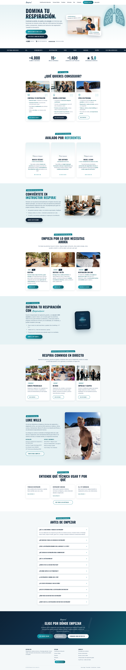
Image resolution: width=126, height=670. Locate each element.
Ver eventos (83, 117)
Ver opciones (83, 397)
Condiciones (93, 667)
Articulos (69, 2)
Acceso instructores (82, 653)
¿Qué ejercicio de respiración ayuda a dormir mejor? (52, 552)
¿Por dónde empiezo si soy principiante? (49, 571)
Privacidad (88, 667)
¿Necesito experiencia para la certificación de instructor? (53, 589)
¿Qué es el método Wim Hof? (45, 558)
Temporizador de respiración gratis (86, 657)
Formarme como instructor (77, 636)
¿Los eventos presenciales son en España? (49, 583)
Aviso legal (83, 667)
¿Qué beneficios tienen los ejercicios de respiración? (52, 540)
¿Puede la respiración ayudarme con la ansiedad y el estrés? (54, 546)
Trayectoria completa (34, 453)
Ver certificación (59, 117)
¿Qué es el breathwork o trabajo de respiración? (51, 529)
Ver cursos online (34, 117)
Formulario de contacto (83, 651)
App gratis (96, 2)
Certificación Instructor (45, 2)
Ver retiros (58, 397)
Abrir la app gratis (33, 337)
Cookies (98, 667)
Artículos (56, 657)
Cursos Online (56, 2)
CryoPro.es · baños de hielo (84, 659)
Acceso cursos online (83, 655)
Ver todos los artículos (62, 502)
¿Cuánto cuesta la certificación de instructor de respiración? (54, 602)
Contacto (79, 2)
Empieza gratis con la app (35, 32)
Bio (74, 2)
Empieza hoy (32, 287)
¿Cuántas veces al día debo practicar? (48, 565)
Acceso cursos (88, 2)
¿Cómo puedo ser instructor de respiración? (50, 596)
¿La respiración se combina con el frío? (49, 577)
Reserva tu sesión (84, 287)
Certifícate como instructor (36, 36)
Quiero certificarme (33, 220)
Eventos (63, 2)
